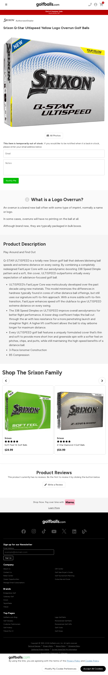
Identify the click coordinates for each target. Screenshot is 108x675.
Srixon (5, 600)
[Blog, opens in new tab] (84, 531)
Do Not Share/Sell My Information (64, 649)
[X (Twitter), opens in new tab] (64, 531)
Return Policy (61, 646)
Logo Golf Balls (60, 617)
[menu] (6, 4)
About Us (6, 569)
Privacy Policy (73, 661)
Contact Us (7, 572)
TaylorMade (7, 603)
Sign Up (8, 558)
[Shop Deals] (54, 12)
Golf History (7, 628)
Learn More (54, 508)
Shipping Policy (74, 646)
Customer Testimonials (11, 624)
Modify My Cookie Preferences (60, 668)
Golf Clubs (59, 628)
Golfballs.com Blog (10, 617)
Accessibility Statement (49, 653)
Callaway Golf (8, 597)
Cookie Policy (92, 661)
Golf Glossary (8, 621)
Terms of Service (34, 646)
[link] (95, 4)
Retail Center (8, 576)
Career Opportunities (11, 579)
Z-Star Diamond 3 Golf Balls (71, 445)
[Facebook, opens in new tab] (23, 531)
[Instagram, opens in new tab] (33, 531)
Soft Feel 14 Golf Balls (16, 445)
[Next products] (102, 380)
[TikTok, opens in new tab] (43, 531)
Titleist (5, 607)
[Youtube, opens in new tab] (54, 531)
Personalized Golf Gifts (63, 624)
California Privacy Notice (40, 649)
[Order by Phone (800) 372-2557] (90, 4)
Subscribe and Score (62, 579)
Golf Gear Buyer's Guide (64, 572)
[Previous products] (5, 380)
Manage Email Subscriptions (13, 583)
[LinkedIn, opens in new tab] (74, 531)
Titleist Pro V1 (8, 631)
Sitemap (64, 653)
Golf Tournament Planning (64, 576)
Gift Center (59, 569)
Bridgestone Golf (9, 593)
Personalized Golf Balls (63, 621)
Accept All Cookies (93, 668)
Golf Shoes (59, 631)
